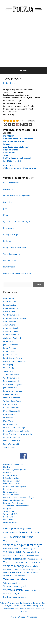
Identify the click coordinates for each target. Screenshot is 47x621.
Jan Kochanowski (10, 344)
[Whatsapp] (14, 124)
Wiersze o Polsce (32, 566)
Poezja (13, 617)
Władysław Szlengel (11, 315)
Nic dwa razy (8, 467)
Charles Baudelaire (11, 437)
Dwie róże (7, 202)
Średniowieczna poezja (14, 596)
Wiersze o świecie (32, 590)
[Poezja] (23, 9)
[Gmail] (18, 124)
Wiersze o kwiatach (14, 555)
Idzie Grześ (8, 519)
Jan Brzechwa (26, 603)
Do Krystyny (8, 189)
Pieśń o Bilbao (9, 152)
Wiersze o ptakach (31, 569)
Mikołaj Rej (8, 364)
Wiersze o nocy (11, 562)
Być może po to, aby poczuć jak (16, 221)
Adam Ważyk (9, 325)
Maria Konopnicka (35, 605)
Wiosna (6, 144)
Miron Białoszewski (11, 411)
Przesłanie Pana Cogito (13, 464)
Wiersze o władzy (31, 168)
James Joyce (8, 341)
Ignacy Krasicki (9, 305)
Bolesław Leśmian (11, 334)
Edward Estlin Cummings (14, 427)
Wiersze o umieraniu (14, 575)
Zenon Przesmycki (11, 444)
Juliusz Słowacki (10, 354)
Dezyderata (8, 489)
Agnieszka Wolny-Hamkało (14, 318)
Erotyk (28, 528)
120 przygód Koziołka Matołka (16, 505)
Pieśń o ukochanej (11, 150)
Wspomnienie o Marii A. (14, 141)
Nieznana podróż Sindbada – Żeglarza (19, 497)
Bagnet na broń (10, 475)
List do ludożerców (11, 481)
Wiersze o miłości (34, 559)
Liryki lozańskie (10, 492)
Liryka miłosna (10, 532)
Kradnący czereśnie (12, 161)
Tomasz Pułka (9, 447)
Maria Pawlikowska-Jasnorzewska (17, 434)
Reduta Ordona (10, 517)
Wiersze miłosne (21, 537)
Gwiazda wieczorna (11, 254)
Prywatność (32, 617)
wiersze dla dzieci (10, 608)
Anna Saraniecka (10, 308)
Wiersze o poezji (13, 566)
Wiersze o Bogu (11, 541)
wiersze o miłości (27, 608)
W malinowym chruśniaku (14, 469)
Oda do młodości (10, 522)
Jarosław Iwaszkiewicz (12, 391)
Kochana (7, 241)
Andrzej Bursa (9, 414)
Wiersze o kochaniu (32, 552)
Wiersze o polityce (12, 168)
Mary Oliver (8, 421)
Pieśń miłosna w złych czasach (17, 158)
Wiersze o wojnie (11, 583)
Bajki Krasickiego (17, 528)
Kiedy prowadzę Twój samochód (18, 138)
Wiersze (21, 617)
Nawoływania (9, 267)
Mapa (5, 215)
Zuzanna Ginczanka (11, 381)
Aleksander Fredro (11, 394)
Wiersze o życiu (11, 593)
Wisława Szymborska (12, 407)
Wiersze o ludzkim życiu (14, 558)
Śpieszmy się (8, 511)
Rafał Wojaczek (9, 301)
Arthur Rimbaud (10, 404)
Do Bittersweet (10, 136)
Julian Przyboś (9, 348)
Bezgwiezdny (9, 228)
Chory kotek (8, 508)
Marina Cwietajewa (11, 440)
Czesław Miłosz (9, 311)
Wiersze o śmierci (13, 590)
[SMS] (22, 124)
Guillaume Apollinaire (13, 338)
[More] (30, 124)
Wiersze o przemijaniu (12, 569)
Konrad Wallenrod (11, 494)
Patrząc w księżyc (10, 234)
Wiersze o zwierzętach (14, 586)
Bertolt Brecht (9, 83)
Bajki (5, 528)
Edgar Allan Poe (10, 424)
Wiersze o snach (32, 572)
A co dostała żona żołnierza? (16, 147)
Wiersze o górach (29, 548)
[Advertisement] (23, 42)
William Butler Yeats (12, 401)
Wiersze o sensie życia (14, 572)
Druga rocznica (9, 260)
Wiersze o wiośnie (15, 579)
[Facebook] (5, 124)
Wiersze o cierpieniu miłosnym (22, 545)
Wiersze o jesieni (12, 551)
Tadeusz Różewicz (11, 374)
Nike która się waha (11, 483)
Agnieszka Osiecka (11, 328)
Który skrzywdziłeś (11, 478)
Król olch (7, 472)
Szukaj (38, 284)
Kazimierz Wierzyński (12, 384)
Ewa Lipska (8, 417)
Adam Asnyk (8, 298)
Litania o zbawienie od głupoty (16, 195)
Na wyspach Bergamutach (14, 500)
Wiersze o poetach (30, 562)
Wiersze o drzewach (11, 548)
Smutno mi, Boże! (10, 514)
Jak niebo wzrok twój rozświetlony (17, 273)
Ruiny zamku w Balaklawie (14, 247)
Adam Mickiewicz (10, 321)
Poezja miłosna (28, 532)
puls (5, 208)
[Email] (26, 124)
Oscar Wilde (8, 368)
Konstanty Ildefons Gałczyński (16, 431)
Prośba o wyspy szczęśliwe (14, 486)
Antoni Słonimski (10, 331)
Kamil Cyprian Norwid (12, 358)
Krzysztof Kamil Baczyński (14, 361)
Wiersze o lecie (32, 555)
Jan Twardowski (10, 387)
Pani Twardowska (11, 182)
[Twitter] (9, 124)
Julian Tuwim (9, 351)
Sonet (6, 155)
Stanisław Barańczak (12, 397)
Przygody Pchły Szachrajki (14, 503)
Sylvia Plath (8, 371)
